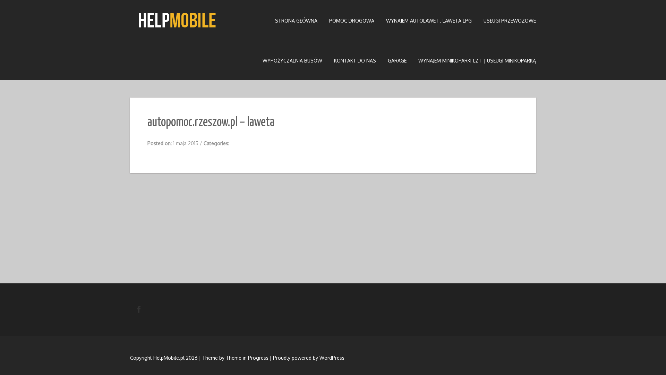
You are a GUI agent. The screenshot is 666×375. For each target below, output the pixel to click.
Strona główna (296, 21)
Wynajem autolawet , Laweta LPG (429, 21)
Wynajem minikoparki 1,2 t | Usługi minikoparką (477, 61)
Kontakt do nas (355, 61)
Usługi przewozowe (510, 21)
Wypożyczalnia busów (292, 61)
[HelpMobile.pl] (177, 20)
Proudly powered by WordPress (308, 358)
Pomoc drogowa (351, 21)
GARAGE (397, 61)
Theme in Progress (247, 358)
